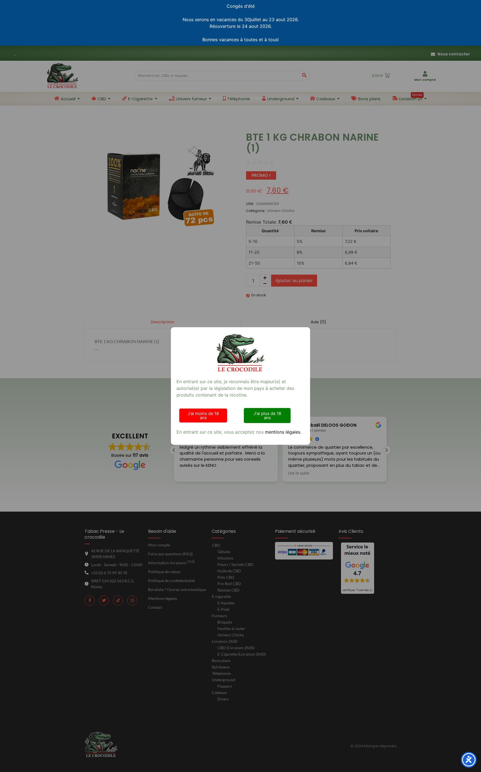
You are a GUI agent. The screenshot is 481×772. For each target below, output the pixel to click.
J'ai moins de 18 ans (203, 415)
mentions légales (282, 432)
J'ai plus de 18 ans (267, 415)
